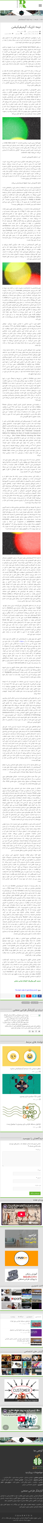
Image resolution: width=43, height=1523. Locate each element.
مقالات (33, 34)
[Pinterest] (22, 1515)
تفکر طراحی (7, 1477)
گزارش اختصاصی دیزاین (29, 1484)
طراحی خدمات (19, 1480)
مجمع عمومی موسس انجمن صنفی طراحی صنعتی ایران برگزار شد (17, 1340)
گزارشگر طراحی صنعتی (33, 32)
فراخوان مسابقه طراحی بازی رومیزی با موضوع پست (24, 1124)
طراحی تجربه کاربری (7, 1480)
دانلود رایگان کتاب (26, 1482)
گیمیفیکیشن (26, 1003)
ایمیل (38, 1178)
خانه (41, 19)
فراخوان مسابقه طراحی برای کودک (20, 1321)
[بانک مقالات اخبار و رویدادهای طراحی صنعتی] (21, 4)
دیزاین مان (8, 1482)
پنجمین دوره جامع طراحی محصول (20, 1330)
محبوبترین (29, 1317)
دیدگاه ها (20, 1317)
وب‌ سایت (38, 1185)
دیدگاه (38, 1150)
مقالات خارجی (27, 34)
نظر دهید (17, 34)
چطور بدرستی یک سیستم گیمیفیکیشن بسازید (25, 1068)
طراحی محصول (38, 1480)
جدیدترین (38, 1317)
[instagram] (16, 1515)
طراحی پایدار (28, 1480)
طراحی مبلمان (28, 1477)
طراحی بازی (34, 1003)
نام (39, 1170)
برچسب (12, 1317)
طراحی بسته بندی (18, 1477)
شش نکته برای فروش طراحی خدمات (22, 1400)
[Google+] (29, 1515)
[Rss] (31, 1515)
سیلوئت (21, 641)
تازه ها (36, 19)
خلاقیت (35, 1482)
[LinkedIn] (20, 1515)
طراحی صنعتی (38, 1477)
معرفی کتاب (16, 1482)
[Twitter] (25, 1515)
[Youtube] (18, 1515)
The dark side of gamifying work (26, 990)
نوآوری (41, 1482)
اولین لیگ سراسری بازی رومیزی (30, 1096)
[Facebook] (26, 1515)
